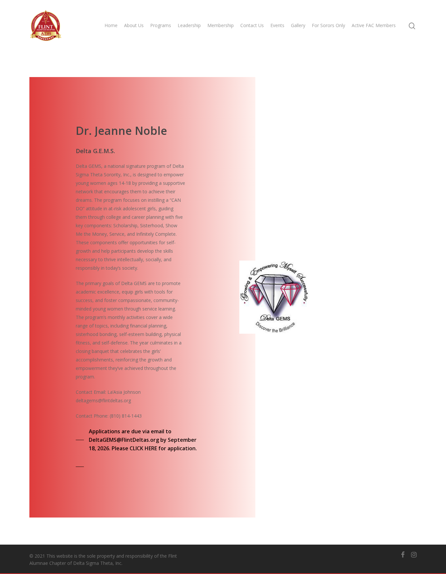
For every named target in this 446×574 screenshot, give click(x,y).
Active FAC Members (374, 25)
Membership (220, 25)
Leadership (189, 25)
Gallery (298, 25)
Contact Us (252, 25)
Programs (160, 25)
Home (111, 25)
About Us (134, 25)
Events (277, 25)
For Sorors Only (328, 25)
